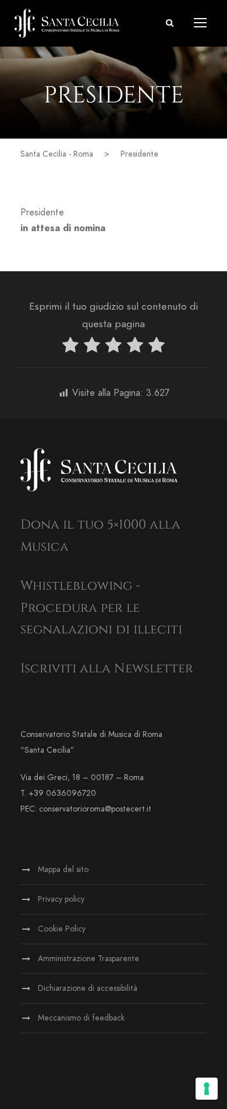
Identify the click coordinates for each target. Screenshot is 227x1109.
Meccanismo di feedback (81, 1017)
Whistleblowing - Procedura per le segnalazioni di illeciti (101, 607)
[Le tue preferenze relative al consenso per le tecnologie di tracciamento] (207, 1089)
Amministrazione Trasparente (88, 958)
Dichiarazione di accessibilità (87, 988)
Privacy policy (61, 899)
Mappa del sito (63, 869)
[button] (169, 23)
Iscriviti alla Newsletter (106, 668)
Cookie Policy (62, 928)
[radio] (70, 347)
